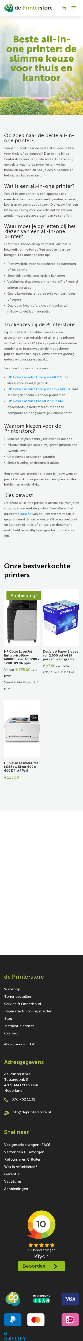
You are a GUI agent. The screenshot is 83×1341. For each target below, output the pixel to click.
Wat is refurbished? (20, 1167)
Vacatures (12, 1182)
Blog (8, 1019)
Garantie (12, 1174)
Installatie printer (19, 1026)
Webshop (12, 989)
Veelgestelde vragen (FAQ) (27, 1145)
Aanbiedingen (16, 1189)
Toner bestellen (17, 997)
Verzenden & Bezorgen (24, 1152)
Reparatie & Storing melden (28, 1011)
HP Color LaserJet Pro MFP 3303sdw (35, 401)
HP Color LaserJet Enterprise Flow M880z (39, 389)
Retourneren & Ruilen (23, 1160)
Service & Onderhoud (22, 1004)
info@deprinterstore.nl (31, 1112)
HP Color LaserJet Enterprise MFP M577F (38, 377)
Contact (11, 1033)
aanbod (26, 514)
